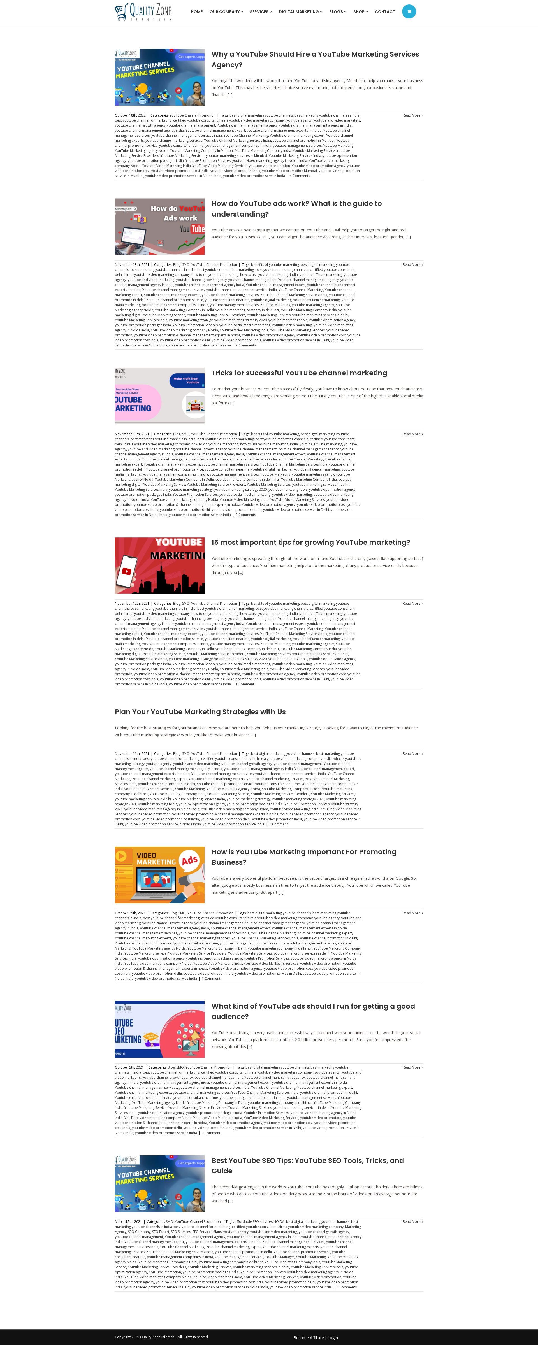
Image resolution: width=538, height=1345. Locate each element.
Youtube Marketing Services (182, 155)
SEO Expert (160, 1231)
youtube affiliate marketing (321, 274)
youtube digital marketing (271, 299)
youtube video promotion (269, 165)
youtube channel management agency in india (315, 125)
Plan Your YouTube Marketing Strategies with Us (200, 712)
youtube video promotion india (235, 170)
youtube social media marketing (244, 325)
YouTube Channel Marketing (246, 135)
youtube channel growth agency (140, 125)
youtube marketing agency (313, 304)
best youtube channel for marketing (143, 120)
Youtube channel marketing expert (297, 135)
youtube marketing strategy (191, 320)
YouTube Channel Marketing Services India (237, 140)
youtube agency (299, 120)
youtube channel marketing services (173, 140)
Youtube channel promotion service (174, 299)
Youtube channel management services (173, 289)
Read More (411, 115)
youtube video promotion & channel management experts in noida (187, 335)
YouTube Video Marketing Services (220, 165)
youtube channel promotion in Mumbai (304, 140)
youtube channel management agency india (149, 130)
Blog (176, 264)
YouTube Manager (279, 1257)
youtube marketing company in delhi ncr (247, 310)
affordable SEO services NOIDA (259, 1221)
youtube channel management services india (186, 135)
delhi (119, 274)
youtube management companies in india (238, 145)
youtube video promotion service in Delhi (296, 340)
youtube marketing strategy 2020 (240, 320)
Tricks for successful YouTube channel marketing (299, 373)
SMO (185, 264)
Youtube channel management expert (215, 130)
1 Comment (245, 684)
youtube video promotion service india (254, 175)
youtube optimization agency (332, 320)
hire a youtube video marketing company (252, 120)
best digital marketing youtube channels (261, 115)
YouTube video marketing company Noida (184, 330)
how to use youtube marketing (264, 274)
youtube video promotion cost (321, 335)
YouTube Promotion (165, 1272)
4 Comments (300, 175)
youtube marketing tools (287, 320)
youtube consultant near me (181, 145)
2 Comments (246, 345)
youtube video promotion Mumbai (289, 170)
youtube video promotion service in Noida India (183, 175)
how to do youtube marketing (214, 274)
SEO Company (139, 1231)
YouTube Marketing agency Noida (141, 150)
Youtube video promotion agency (318, 165)
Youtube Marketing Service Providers (216, 315)
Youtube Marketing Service (314, 150)
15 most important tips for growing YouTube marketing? (311, 542)
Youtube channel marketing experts (172, 294)
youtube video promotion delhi (185, 340)
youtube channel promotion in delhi (166, 783)
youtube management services (297, 145)
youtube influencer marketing (316, 299)
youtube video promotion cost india (180, 170)
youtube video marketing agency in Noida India (269, 160)
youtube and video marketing (336, 120)
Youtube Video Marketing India (166, 165)
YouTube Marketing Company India (263, 150)
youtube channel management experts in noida (284, 130)
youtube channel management (191, 125)
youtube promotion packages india (156, 160)
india (294, 274)
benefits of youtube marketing (275, 264)
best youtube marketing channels (282, 269)
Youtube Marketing (338, 145)
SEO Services (181, 1231)
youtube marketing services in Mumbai (236, 155)
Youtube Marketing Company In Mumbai (202, 150)
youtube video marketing (292, 325)
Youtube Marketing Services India (295, 155)
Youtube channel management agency (247, 125)
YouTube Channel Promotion (192, 115)
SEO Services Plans (207, 1231)
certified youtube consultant (195, 120)
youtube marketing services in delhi (320, 315)
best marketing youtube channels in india (327, 115)
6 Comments (347, 1287)
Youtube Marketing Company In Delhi (184, 310)
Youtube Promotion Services (208, 160)
